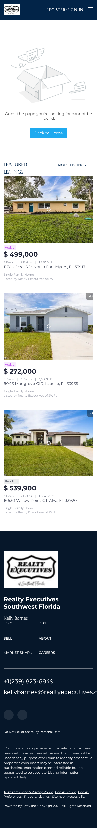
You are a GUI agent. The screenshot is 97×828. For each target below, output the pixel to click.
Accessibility (76, 796)
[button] (12, 9)
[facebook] (9, 715)
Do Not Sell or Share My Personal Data (32, 732)
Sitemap (58, 796)
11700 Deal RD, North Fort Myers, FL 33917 (44, 267)
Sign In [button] (75, 9)
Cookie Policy (65, 792)
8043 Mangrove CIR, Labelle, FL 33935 (41, 383)
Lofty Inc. (30, 806)
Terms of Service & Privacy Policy (28, 792)
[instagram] (22, 715)
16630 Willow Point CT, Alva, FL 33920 (40, 500)
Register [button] (56, 9)
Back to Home (48, 133)
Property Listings (37, 796)
